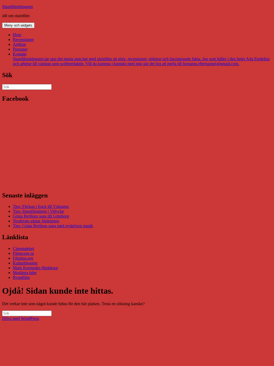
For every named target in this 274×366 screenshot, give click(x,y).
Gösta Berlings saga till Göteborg (41, 216)
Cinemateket (23, 248)
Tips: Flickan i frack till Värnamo (41, 206)
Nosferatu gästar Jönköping (36, 221)
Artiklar (19, 44)
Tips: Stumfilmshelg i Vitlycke (38, 211)
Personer (20, 49)
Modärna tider (25, 272)
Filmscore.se (23, 253)
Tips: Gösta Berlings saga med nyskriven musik (53, 225)
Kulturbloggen (25, 263)
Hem (17, 34)
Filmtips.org (23, 258)
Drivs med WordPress (20, 318)
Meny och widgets (18, 25)
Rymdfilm (21, 277)
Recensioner (23, 39)
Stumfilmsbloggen (17, 6)
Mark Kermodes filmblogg (35, 268)
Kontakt (141, 59)
